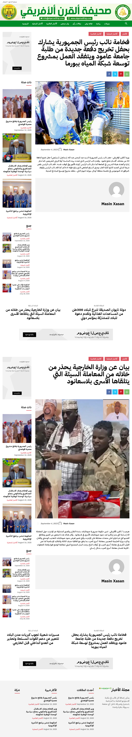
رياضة (98, 23)
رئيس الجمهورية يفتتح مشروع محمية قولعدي (18, 123)
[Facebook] (109, 74)
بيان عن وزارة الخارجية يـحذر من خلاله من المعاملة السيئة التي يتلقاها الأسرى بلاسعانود (33, 314)
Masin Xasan (68, 149)
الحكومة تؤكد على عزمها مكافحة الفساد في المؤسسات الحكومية (21, 286)
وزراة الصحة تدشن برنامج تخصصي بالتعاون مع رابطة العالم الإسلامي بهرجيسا (20, 273)
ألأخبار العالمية (51, 23)
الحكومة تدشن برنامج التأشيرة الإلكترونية (18, 213)
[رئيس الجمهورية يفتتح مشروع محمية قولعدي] (17, 103)
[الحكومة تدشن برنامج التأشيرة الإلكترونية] (17, 193)
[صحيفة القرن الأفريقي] (66, 12)
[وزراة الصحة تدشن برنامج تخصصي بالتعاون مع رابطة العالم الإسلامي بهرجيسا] (7, 274)
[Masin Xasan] (60, 150)
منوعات (107, 23)
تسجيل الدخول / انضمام (10, 2)
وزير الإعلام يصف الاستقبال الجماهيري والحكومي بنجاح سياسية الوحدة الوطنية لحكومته (17, 168)
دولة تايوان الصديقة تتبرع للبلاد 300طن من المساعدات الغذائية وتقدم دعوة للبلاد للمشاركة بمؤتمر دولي (99, 314)
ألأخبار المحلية (37, 23)
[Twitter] (115, 74)
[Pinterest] (120, 74)
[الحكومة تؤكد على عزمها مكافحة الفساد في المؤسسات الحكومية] (7, 288)
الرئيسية (25, 23)
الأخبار (124, 33)
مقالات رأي (77, 23)
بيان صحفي (65, 23)
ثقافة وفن (88, 23)
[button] (126, 24)
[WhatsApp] (126, 74)
